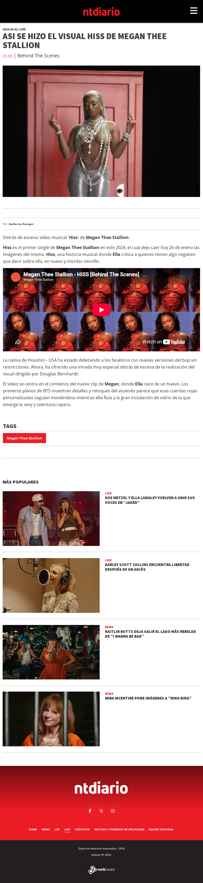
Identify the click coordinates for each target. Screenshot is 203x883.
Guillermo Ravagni (21, 224)
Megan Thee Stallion (24, 438)
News (46, 829)
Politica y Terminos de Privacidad (119, 829)
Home (33, 829)
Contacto (82, 829)
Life (57, 829)
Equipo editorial (161, 829)
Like (67, 829)
